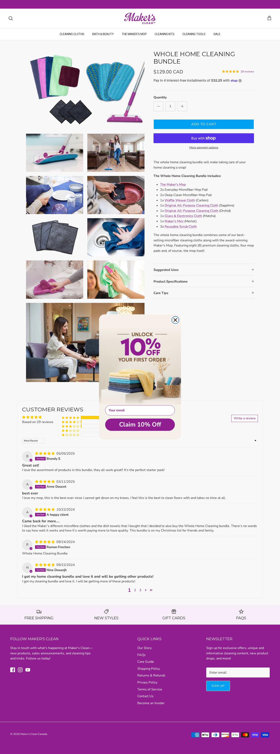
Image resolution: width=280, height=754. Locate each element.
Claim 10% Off (140, 424)
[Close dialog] (175, 320)
